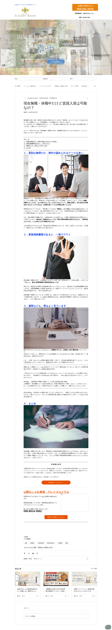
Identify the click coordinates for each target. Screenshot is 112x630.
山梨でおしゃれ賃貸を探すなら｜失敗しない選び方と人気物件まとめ (27, 590)
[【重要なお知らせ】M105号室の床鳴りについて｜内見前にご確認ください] (56, 579)
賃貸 (26, 543)
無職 (66, 543)
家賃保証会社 (51, 543)
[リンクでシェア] (37, 553)
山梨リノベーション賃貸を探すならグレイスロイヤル (84, 590)
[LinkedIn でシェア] (33, 553)
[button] (95, 86)
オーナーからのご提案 (30, 547)
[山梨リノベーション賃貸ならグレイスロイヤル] (84, 579)
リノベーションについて (45, 86)
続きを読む (84, 86)
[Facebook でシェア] (24, 553)
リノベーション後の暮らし (30, 86)
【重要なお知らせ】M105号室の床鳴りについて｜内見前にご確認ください (56, 590)
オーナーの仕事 (74, 86)
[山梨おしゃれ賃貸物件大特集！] (27, 579)
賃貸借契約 (41, 543)
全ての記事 (17, 86)
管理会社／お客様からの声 (61, 86)
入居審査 (59, 543)
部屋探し (32, 543)
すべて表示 (94, 568)
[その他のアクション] (87, 98)
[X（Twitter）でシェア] (29, 553)
